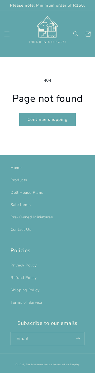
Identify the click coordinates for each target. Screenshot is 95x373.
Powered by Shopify (66, 364)
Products (19, 180)
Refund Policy (24, 277)
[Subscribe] (78, 338)
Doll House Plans (27, 192)
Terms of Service (26, 302)
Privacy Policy (24, 265)
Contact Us (21, 229)
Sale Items (21, 204)
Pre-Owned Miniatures (32, 217)
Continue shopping (47, 119)
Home (16, 167)
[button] (7, 34)
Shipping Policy (25, 290)
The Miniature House (39, 364)
